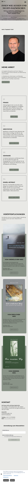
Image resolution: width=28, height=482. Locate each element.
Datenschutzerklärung (7, 475)
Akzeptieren (6, 480)
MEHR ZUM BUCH (14, 272)
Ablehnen (12, 480)
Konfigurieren (5, 477)
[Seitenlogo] (4, 1)
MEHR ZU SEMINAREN (14, 169)
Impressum (16, 475)
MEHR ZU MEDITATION (14, 143)
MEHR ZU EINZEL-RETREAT (14, 197)
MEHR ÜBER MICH (5, 82)
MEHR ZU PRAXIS (14, 116)
